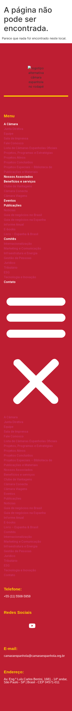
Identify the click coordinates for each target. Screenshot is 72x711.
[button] (36, 349)
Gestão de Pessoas (17, 258)
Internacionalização (18, 243)
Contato (10, 282)
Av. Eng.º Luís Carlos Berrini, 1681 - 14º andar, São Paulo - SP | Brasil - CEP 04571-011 (35, 681)
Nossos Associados (18, 177)
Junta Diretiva (13, 129)
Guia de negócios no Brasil (23, 215)
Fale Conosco (14, 143)
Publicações (13, 205)
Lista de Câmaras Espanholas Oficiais (30, 148)
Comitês (10, 239)
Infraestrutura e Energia (20, 253)
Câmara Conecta (16, 191)
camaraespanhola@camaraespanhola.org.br (34, 655)
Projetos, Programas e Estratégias (28, 153)
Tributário (10, 267)
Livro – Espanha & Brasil (21, 234)
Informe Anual (14, 224)
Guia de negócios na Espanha (25, 220)
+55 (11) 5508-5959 (17, 596)
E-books (10, 229)
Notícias (10, 210)
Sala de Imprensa (16, 138)
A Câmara (11, 124)
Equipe (8, 133)
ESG (7, 272)
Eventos (10, 200)
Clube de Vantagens (18, 186)
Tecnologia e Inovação (20, 277)
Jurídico (9, 263)
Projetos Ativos (15, 157)
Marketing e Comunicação (22, 248)
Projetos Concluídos (18, 162)
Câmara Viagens (15, 196)
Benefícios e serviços (20, 181)
